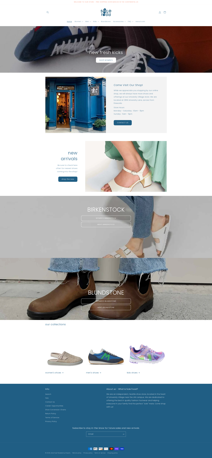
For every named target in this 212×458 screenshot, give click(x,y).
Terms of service (100, 453)
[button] (47, 12)
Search (48, 394)
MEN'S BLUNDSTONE (106, 307)
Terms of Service (52, 417)
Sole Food (54, 453)
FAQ (47, 398)
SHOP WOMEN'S (106, 60)
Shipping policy (112, 453)
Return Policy (50, 414)
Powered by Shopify (64, 453)
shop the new (68, 179)
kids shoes (132, 372)
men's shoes (92, 372)
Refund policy (76, 453)
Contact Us (50, 402)
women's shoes (53, 372)
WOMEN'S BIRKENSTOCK (106, 218)
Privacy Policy (51, 421)
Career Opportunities (54, 406)
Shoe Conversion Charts (55, 410)
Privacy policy (88, 453)
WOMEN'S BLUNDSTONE (106, 301)
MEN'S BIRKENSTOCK (106, 224)
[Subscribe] (123, 434)
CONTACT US (122, 122)
